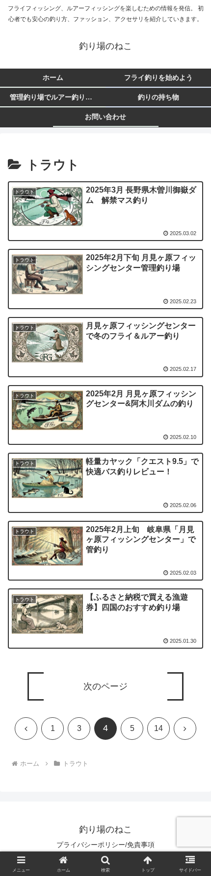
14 (158, 728)
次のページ (105, 686)
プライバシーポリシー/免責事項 (105, 845)
